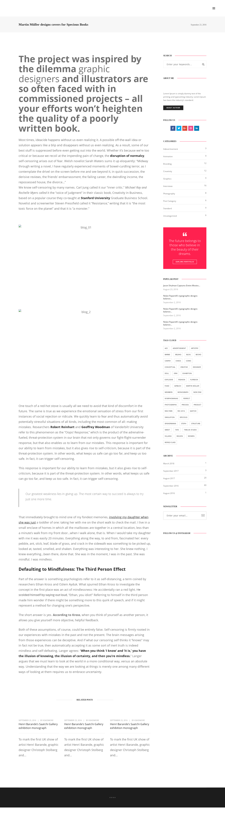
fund (167, 386)
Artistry (194, 348)
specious (183, 417)
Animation (168, 156)
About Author (173, 108)
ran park (168, 411)
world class (170, 442)
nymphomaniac (171, 398)
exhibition (187, 373)
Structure (195, 423)
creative (184, 367)
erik (175, 373)
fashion (181, 379)
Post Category (169, 201)
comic (188, 361)
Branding (167, 163)
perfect (186, 398)
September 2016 (171, 485)
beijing (178, 354)
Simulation (170, 417)
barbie (167, 354)
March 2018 (168, 463)
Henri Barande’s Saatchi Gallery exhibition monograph (38, 726)
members (168, 392)
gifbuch (177, 386)
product (197, 404)
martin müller (192, 386)
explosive (169, 379)
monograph (183, 392)
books (198, 354)
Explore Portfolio (185, 262)
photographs (171, 404)
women (191, 436)
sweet (167, 430)
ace (166, 348)
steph (183, 423)
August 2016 (169, 493)
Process (185, 404)
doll (167, 373)
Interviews (168, 186)
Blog (188, 354)
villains (168, 436)
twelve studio (190, 430)
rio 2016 (181, 411)
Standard (167, 208)
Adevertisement (170, 149)
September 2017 (171, 471)
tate (177, 430)
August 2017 (169, 478)
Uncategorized (170, 215)
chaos (178, 361)
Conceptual (170, 367)
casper (167, 361)
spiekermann (170, 423)
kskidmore (48, 720)
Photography (169, 193)
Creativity (167, 171)
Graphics (167, 178)
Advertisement (179, 348)
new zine (197, 392)
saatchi (193, 411)
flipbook (194, 379)
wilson (180, 436)
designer (197, 367)
